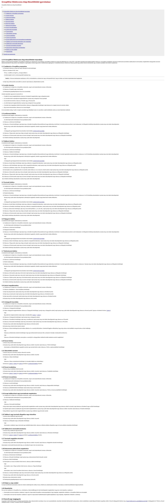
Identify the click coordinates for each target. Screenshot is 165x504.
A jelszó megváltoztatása (11, 27)
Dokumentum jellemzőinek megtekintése (15, 47)
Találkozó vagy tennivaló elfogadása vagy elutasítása (18, 41)
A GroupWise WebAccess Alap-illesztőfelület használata (17, 11)
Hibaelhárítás (9, 51)
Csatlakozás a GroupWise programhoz (15, 13)
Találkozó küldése (10, 19)
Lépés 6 (21, 363)
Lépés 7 (39, 315)
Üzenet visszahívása (11, 37)
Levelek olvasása (10, 15)
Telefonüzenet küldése (11, 25)
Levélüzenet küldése (10, 17)
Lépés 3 (11, 363)
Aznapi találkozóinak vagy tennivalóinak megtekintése (18, 39)
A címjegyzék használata (11, 29)
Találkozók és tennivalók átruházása (14, 43)
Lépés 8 (108, 310)
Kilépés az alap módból (11, 49)
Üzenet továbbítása (10, 35)
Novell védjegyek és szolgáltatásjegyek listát (136, 501)
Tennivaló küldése (10, 21)
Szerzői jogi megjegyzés (9, 54)
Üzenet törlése (9, 31)
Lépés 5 (15, 363)
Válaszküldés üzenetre (11, 33)
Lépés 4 (34, 315)
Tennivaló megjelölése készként (13, 45)
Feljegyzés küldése (10, 23)
